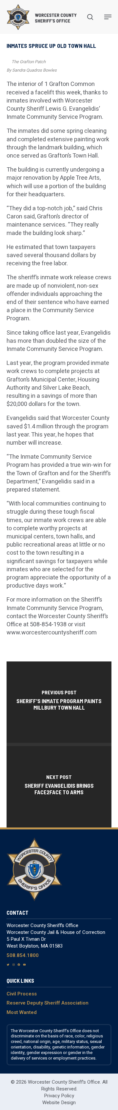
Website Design (59, 1102)
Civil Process (22, 993)
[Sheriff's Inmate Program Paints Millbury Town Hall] (59, 702)
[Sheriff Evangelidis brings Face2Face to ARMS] (59, 786)
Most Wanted (22, 1012)
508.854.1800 (23, 955)
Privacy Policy (59, 1095)
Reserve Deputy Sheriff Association (47, 1002)
